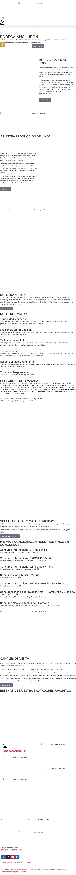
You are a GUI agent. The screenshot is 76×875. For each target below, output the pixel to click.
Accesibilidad (60, 869)
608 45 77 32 (5, 850)
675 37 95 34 (17, 850)
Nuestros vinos (19, 863)
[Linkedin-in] (17, 857)
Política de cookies (47, 869)
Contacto (29, 863)
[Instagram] (8, 857)
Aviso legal (19, 869)
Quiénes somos (6, 863)
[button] (38, 26)
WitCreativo (23, 872)
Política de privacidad (32, 869)
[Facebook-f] (3, 857)
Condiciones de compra (9, 872)
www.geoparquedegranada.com (20, 401)
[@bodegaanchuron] (5, 745)
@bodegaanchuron (15, 750)
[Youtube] (12, 857)
